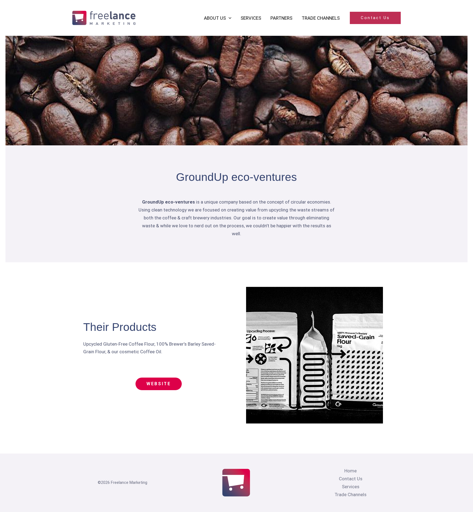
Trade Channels (350, 494)
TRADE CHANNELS (321, 18)
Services (350, 486)
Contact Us (350, 478)
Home (350, 470)
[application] (228, 18)
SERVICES (251, 18)
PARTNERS (281, 18)
